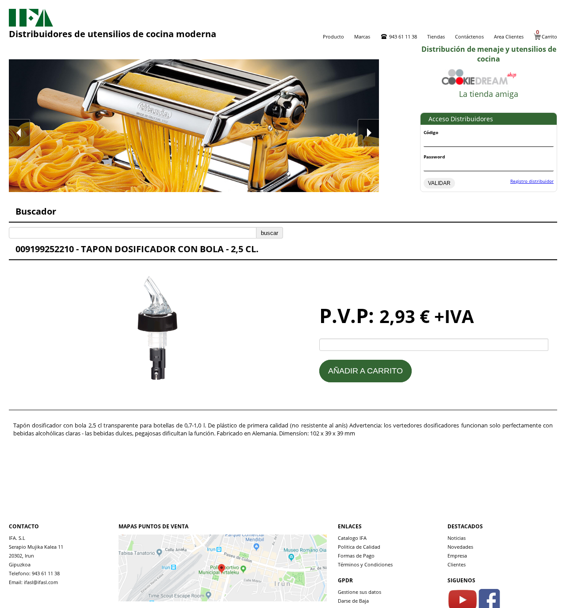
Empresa (457, 555)
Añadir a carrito (365, 370)
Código (431, 132)
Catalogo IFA (352, 538)
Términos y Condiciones (365, 564)
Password (434, 157)
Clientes (456, 564)
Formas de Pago (356, 555)
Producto (333, 36)
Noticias (456, 538)
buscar (269, 233)
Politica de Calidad (359, 546)
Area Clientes (509, 36)
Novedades (460, 546)
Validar (439, 183)
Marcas (362, 36)
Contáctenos (469, 36)
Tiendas (436, 36)
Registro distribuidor (532, 181)
